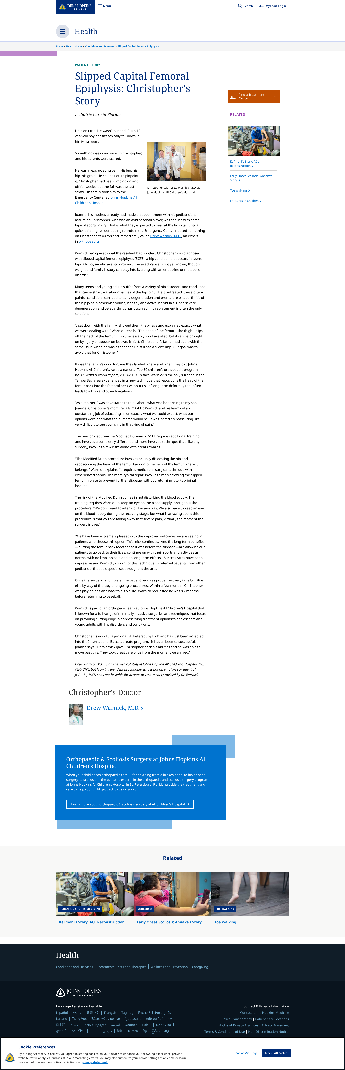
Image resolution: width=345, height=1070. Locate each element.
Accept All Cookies (276, 1053)
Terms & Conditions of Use (224, 1031)
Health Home (74, 46)
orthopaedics (89, 241)
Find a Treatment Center (251, 96)
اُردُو (94, 1031)
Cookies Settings (246, 1053)
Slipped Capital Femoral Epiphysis (138, 46)
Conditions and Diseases (99, 46)
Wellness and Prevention (169, 967)
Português (163, 1012)
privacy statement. (95, 1062)
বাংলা (170, 1018)
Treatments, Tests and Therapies (121, 967)
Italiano (61, 1018)
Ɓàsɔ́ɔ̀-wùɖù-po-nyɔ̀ (105, 1018)
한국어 (75, 1025)
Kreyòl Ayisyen (95, 1025)
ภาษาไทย (78, 1031)
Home (59, 46)
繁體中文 (92, 1012)
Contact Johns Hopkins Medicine (264, 1012)
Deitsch (132, 1031)
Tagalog (127, 1012)
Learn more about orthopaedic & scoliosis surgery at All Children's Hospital (128, 804)
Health (86, 31)
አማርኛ (77, 1012)
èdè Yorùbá (154, 1018)
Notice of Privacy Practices (238, 1025)
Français (110, 1012)
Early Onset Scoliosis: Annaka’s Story (251, 178)
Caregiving (200, 967)
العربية (115, 1025)
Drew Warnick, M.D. (165, 236)
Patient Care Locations (272, 1019)
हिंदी (119, 1031)
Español (62, 1012)
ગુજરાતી (61, 1031)
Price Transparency (237, 1019)
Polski (146, 1025)
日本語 (60, 1025)
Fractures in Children (244, 201)
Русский (144, 1012)
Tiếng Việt (79, 1018)
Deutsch (131, 1025)
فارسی (107, 1031)
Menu (104, 8)
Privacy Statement (275, 1025)
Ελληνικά (163, 1024)
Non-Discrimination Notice (268, 1031)
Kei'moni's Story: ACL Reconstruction (244, 163)
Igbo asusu (133, 1018)
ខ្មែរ (145, 1031)
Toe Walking (238, 190)
